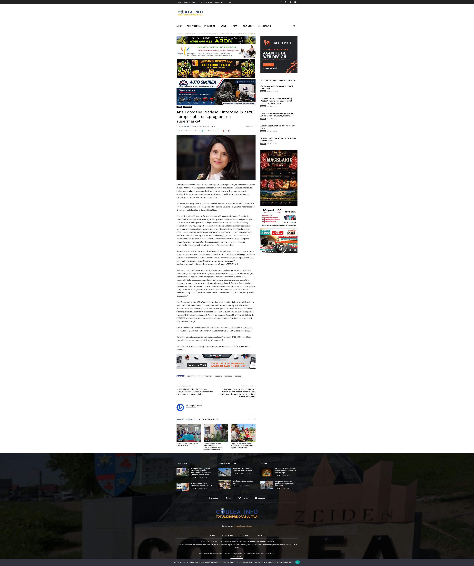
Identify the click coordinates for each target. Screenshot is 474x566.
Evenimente (209, 26)
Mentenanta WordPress (266, 542)
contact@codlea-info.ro (243, 526)
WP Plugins (228, 545)
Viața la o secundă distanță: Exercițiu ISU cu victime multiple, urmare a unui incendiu (243, 445)
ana (199, 376)
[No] (471, 562)
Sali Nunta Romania (239, 545)
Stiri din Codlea (193, 26)
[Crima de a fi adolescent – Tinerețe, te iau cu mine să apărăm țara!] (224, 472)
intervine (218, 376)
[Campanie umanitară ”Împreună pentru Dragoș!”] (183, 487)
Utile (223, 26)
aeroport (190, 376)
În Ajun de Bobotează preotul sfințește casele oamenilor (284, 484)
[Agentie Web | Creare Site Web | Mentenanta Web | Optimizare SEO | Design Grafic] (216, 371)
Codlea (179, 106)
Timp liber (247, 26)
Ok (297, 562)
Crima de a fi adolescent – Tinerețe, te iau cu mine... (243, 470)
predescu (228, 376)
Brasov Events (219, 545)
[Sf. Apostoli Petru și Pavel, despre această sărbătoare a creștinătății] (266, 472)
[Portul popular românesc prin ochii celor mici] (189, 433)
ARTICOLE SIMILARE (186, 419)
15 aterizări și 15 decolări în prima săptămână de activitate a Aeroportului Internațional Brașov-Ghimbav (195, 391)
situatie (238, 376)
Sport (234, 26)
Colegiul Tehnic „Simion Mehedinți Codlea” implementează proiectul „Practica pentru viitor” (213, 446)
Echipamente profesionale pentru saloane (277, 545)
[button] (294, 26)
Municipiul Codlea (189, 126)
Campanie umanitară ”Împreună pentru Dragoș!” (202, 485)
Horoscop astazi (206, 2)
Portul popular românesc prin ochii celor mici (187, 444)
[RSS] (285, 2)
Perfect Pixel (252, 542)
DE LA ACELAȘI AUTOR (208, 419)
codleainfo (208, 376)
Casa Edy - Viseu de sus (254, 545)
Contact (228, 2)
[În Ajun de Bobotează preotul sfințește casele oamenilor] (266, 485)
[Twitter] (290, 2)
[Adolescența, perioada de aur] (224, 484)
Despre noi (219, 2)
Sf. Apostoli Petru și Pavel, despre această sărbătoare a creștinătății (286, 471)
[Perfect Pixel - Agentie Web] (278, 72)
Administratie (264, 26)
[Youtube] (295, 2)
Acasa (179, 26)
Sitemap (244, 536)
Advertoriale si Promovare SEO (203, 545)
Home (212, 536)
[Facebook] (281, 2)
